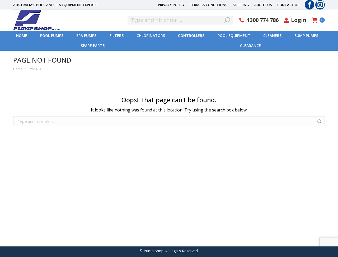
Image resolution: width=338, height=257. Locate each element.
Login (299, 20)
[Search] (227, 20)
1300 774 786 (263, 20)
